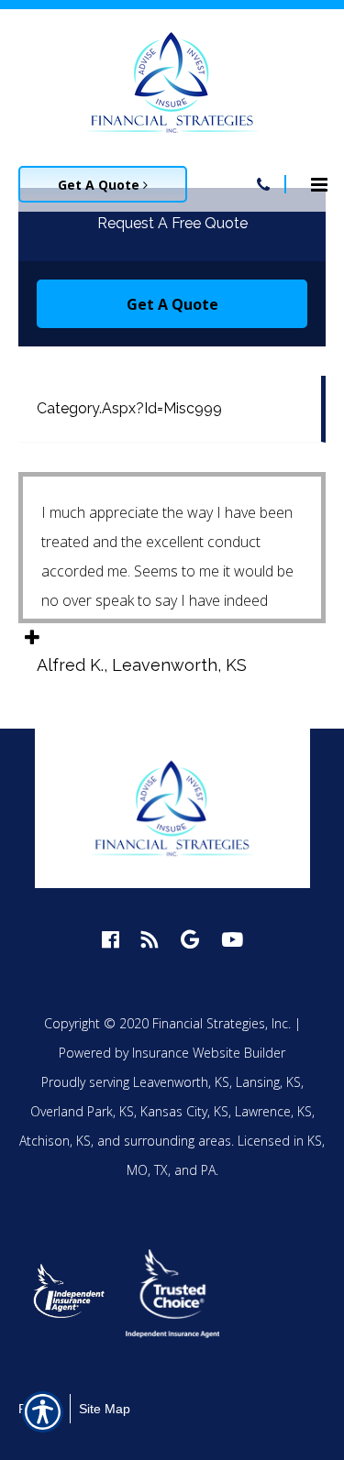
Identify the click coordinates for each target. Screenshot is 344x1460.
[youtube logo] (232, 939)
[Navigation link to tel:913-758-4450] (263, 184)
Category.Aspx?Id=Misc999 (129, 408)
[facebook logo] (110, 939)
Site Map (104, 1408)
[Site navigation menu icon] (319, 182)
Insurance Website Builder (208, 1052)
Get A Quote (100, 184)
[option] (69, 1293)
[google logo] (190, 939)
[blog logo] (150, 939)
